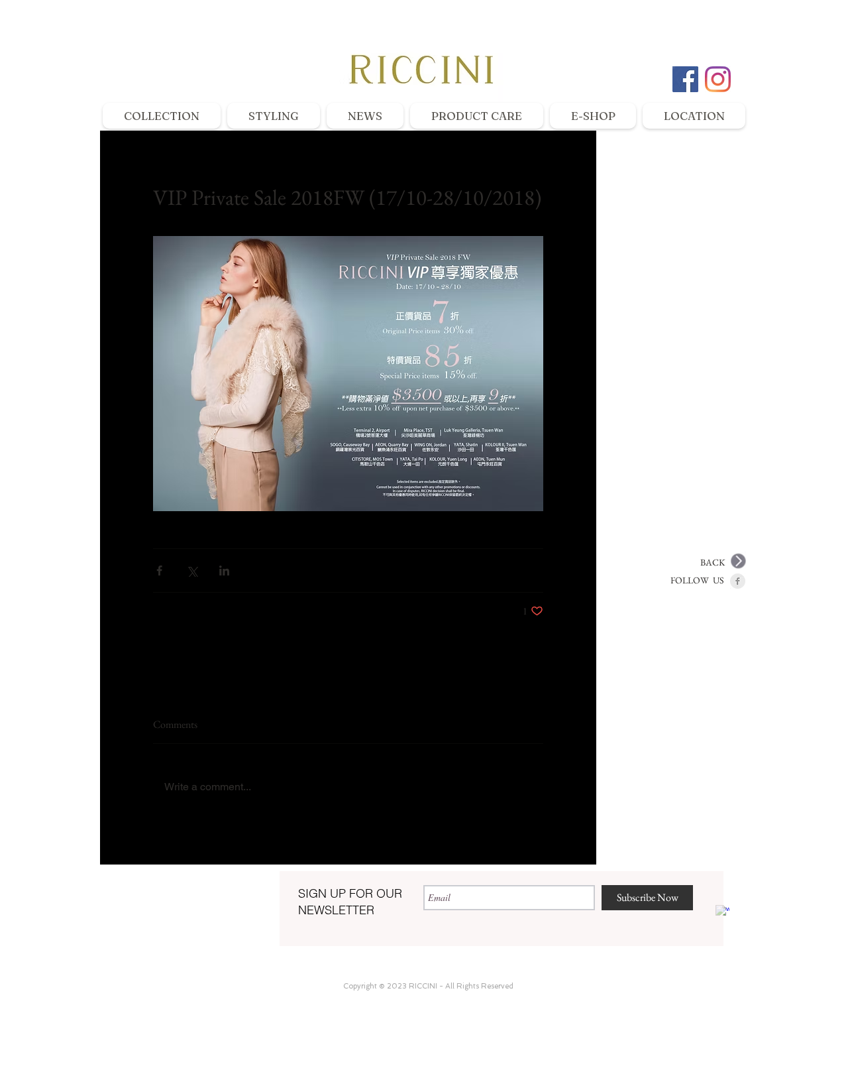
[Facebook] (685, 79)
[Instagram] (718, 79)
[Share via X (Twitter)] (192, 570)
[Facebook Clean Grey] (737, 581)
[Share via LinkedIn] (224, 570)
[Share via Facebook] (159, 570)
